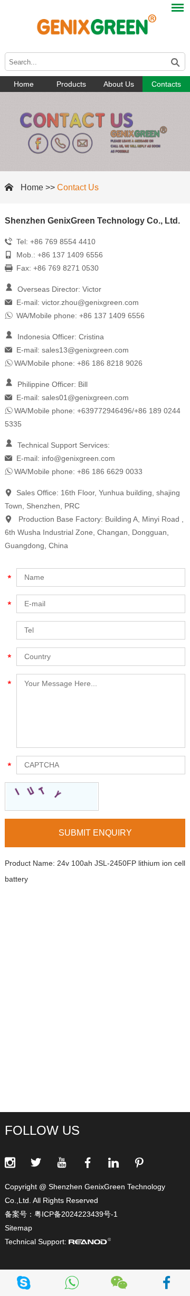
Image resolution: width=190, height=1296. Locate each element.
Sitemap (18, 1228)
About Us (118, 84)
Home (24, 84)
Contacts (166, 84)
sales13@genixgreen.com (85, 350)
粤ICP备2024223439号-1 (76, 1214)
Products (71, 84)
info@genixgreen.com (78, 458)
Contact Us (78, 187)
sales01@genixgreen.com (85, 397)
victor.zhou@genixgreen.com (90, 302)
